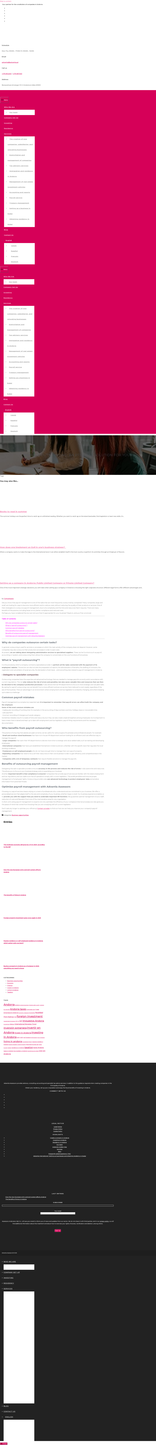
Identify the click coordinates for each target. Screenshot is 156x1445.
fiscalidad (39, 1013)
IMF (20, 1021)
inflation (12, 1024)
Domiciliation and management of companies (17, 1321)
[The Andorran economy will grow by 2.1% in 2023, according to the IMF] (11, 839)
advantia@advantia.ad (10, 62)
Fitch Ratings (9, 1017)
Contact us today (43, 808)
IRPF (18, 1037)
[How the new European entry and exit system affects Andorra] (11, 865)
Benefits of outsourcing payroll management (21, 633)
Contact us (8, 235)
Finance (9, 985)
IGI (16, 1021)
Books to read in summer (13, 511)
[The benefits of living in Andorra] (11, 890)
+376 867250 (17, 74)
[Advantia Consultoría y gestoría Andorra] (5, 96)
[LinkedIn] (60, 13)
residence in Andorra (18, 1047)
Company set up (11, 118)
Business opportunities (20, 815)
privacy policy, (104, 1221)
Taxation (10, 992)
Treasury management (19, 203)
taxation (28, 1047)
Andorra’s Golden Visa (59, 1147)
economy (32, 1012)
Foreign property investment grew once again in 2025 (22, 918)
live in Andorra (41, 1037)
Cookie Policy (57, 1131)
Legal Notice (58, 1127)
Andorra (9, 1004)
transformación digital (33, 1051)
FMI (15, 1017)
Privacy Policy (57, 1129)
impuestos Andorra (33, 1020)
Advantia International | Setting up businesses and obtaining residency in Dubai (59, 1156)
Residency (8, 128)
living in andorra (13, 1041)
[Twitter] (60, 7)
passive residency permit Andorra (17, 1044)
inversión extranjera (15, 1027)
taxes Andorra (38, 1048)
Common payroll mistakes (14, 628)
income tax (6, 1024)
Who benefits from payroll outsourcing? (20, 630)
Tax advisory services (18, 166)
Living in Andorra (12, 990)
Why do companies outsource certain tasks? (21, 623)
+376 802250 (6, 74)
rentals (9, 1047)
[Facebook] (60, 10)
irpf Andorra (27, 1037)
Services (7, 134)
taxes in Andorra (8, 1051)
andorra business (24, 1005)
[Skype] (60, 20)
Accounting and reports (19, 192)
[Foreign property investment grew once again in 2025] (11, 913)
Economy (10, 983)
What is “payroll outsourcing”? (16, 625)
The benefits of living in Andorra (15, 895)
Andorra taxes (18, 1009)
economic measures (24, 1012)
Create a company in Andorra (59, 1138)
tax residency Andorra (20, 1051)
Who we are (9, 107)
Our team (13, 112)
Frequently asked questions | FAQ (59, 1154)
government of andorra (9, 1021)
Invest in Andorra (13, 988)
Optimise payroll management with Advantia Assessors (25, 636)
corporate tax (31, 1009)
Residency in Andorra (60, 1142)
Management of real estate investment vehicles (19, 1353)
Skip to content (5, 1)
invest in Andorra (23, 1033)
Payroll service (15, 198)
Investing (8, 123)
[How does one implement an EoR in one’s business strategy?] (16, 542)
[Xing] (60, 15)
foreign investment (30, 1016)
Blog (6, 230)
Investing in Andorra (59, 1140)
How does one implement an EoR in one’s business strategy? (33, 547)
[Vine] (60, 18)
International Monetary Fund (25, 1024)
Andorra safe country (34, 1005)
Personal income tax (32, 1044)
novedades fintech (27, 1041)
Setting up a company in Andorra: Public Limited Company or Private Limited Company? (47, 583)
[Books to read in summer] (16, 507)
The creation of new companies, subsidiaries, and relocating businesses (20, 144)
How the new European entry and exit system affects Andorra (25, 1197)
